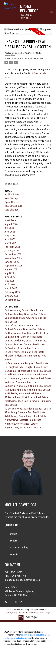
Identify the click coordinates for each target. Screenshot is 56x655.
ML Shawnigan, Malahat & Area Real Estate (27, 378)
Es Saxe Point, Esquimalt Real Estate (24, 352)
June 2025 (9, 277)
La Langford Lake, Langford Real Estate (26, 367)
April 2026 (9, 239)
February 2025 (12, 292)
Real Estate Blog (13, 205)
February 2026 (12, 246)
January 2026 (11, 250)
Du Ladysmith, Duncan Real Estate (23, 336)
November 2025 (13, 258)
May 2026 (9, 235)
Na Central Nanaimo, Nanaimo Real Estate (27, 386)
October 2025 (11, 262)
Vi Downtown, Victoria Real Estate (22, 420)
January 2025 (11, 296)
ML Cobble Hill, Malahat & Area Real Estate (27, 370)
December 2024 (13, 299)
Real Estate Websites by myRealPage (34, 612)
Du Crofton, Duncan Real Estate (28, 58)
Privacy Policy (11, 612)
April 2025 (9, 284)
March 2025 (10, 288)
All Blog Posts (11, 194)
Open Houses (11, 202)
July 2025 (9, 273)
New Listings (11, 198)
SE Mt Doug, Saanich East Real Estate (24, 412)
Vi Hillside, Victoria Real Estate (21, 423)
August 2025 (10, 269)
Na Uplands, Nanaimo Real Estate (23, 393)
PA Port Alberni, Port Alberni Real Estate (26, 397)
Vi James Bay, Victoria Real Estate (22, 427)
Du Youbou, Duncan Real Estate (21, 348)
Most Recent (11, 220)
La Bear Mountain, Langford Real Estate (26, 363)
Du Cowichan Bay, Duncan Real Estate (25, 314)
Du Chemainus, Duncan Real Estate (23, 310)
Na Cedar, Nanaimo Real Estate (21, 382)
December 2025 (13, 254)
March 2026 (10, 243)
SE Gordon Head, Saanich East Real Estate (27, 408)
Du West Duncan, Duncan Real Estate (24, 344)
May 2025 (9, 280)
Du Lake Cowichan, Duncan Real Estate (25, 340)
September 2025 (13, 265)
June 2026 (9, 231)
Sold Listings (11, 209)
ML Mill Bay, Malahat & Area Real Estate (25, 374)
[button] (5, 602)
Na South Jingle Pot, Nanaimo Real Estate (27, 389)
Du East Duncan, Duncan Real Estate (24, 329)
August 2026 (11, 224)
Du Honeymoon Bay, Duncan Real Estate (26, 333)
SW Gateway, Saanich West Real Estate (25, 416)
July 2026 (9, 227)
